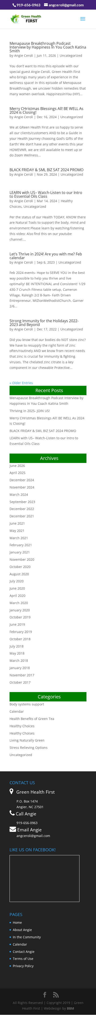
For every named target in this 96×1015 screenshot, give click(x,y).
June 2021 (17, 523)
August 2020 (19, 574)
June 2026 (17, 465)
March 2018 (19, 660)
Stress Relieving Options (29, 747)
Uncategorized (71, 55)
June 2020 (17, 588)
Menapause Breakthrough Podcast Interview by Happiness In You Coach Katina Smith (48, 47)
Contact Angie (23, 951)
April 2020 (17, 595)
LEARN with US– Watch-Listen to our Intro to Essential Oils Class (46, 194)
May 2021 (17, 530)
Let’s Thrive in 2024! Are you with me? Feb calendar (46, 255)
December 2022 (22, 509)
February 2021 (21, 545)
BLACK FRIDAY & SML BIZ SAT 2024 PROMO (46, 169)
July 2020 (17, 581)
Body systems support (27, 704)
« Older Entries (21, 383)
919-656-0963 (28, 5)
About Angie (22, 930)
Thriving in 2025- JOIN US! (30, 411)
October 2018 (20, 639)
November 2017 (22, 675)
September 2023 (22, 502)
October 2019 (20, 617)
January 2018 (20, 668)
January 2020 (20, 610)
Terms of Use (23, 958)
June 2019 (17, 624)
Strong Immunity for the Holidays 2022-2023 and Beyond (44, 322)
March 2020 (19, 603)
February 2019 (21, 631)
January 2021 (20, 552)
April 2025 (17, 472)
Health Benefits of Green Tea (32, 718)
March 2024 (19, 494)
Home (17, 922)
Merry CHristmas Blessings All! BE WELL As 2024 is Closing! (46, 110)
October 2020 (20, 566)
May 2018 (17, 653)
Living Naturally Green (27, 740)
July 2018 (17, 646)
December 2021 (22, 516)
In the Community (27, 937)
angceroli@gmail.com (33, 835)
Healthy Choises (22, 733)
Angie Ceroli (23, 55)
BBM (70, 1008)
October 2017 (20, 682)
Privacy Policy (23, 966)
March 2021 (19, 538)
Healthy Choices (22, 726)
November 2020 (22, 559)
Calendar (17, 711)
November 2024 (22, 487)
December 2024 (22, 480)
